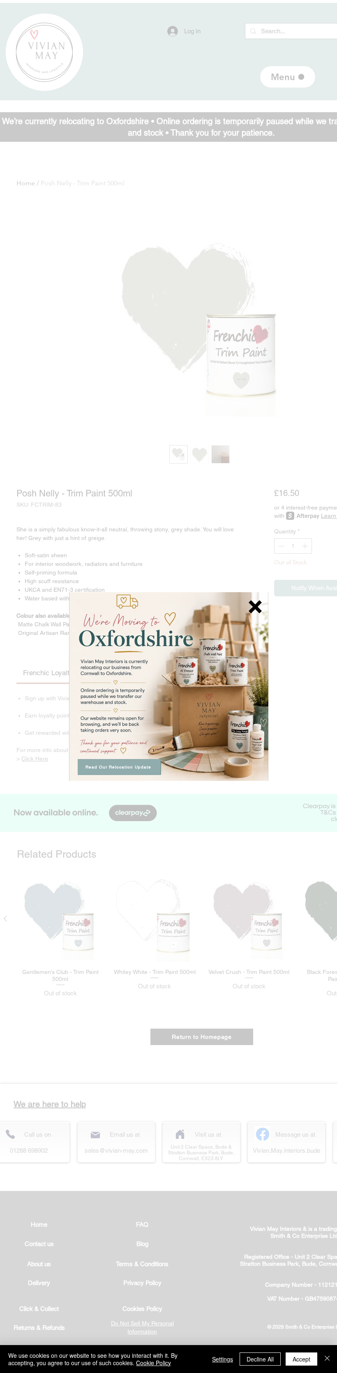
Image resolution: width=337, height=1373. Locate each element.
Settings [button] (222, 1359)
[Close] (327, 1359)
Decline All (260, 1359)
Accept (301, 1359)
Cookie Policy (153, 1363)
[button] (255, 607)
